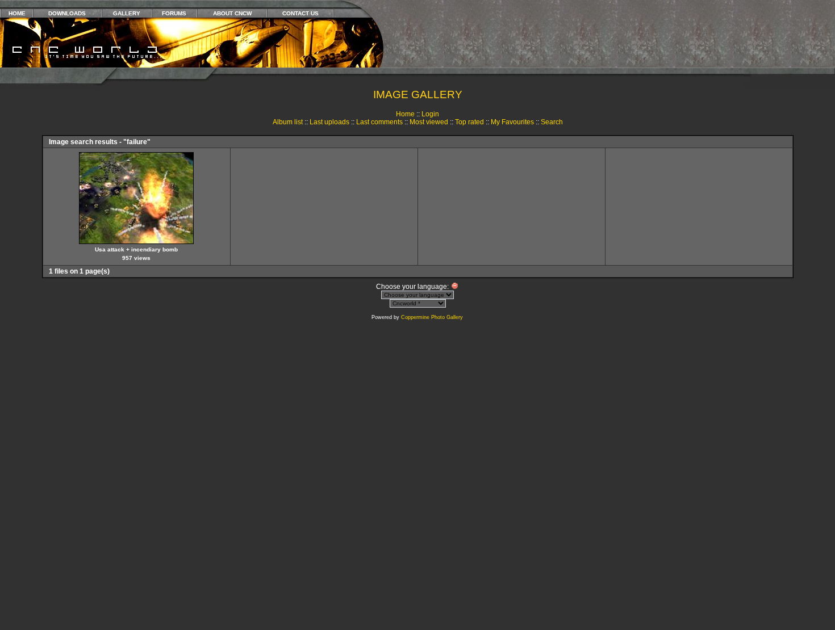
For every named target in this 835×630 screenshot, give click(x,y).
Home (405, 114)
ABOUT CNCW (232, 13)
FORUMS (174, 13)
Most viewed (429, 122)
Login (430, 114)
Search (552, 122)
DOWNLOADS (67, 13)
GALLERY (126, 13)
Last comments (379, 122)
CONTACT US (300, 13)
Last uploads (329, 122)
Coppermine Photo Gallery (432, 317)
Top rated (469, 122)
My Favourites (512, 122)
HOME (17, 13)
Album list (288, 122)
